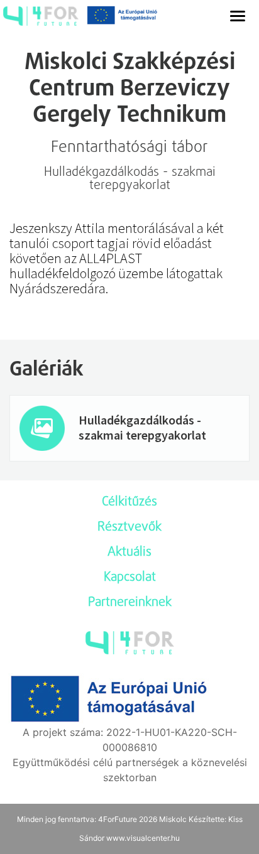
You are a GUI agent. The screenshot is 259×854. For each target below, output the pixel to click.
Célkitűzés (129, 502)
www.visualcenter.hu (143, 838)
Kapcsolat (130, 577)
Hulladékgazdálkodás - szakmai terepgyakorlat (142, 427)
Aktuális (129, 552)
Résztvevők (129, 527)
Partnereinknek (130, 602)
